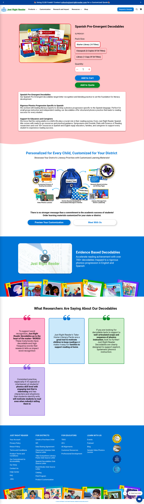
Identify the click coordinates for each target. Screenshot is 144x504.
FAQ (11, 475)
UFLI (63, 443)
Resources (76, 9)
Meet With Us (95, 222)
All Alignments (67, 447)
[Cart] (141, 9)
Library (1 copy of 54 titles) (88, 57)
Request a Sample (125, 9)
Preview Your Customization (49, 222)
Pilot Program (41, 476)
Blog (89, 447)
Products (31, 9)
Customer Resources (69, 450)
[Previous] (3, 2)
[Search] (136, 9)
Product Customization (45, 480)
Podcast (90, 443)
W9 (37, 443)
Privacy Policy (15, 443)
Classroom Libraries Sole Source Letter (45, 451)
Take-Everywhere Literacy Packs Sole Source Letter (46, 457)
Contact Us (14, 468)
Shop (86, 9)
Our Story (13, 465)
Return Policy (15, 447)
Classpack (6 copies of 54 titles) (90, 51)
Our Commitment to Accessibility (17, 460)
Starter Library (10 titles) (88, 44)
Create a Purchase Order (45, 440)
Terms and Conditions (18, 450)
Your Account (15, 440)
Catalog (38, 472)
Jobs (12, 479)
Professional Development (71, 454)
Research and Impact (61, 9)
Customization (45, 9)
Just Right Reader (69, 501)
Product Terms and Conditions (17, 455)
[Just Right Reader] (13, 9)
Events (90, 440)
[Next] (140, 2)
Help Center (14, 472)
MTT (87, 501)
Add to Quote (87, 85)
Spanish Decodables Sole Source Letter (45, 462)
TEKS (63, 440)
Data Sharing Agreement (45, 447)
